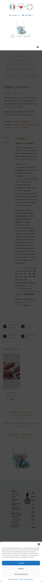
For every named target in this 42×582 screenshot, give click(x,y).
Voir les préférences (21, 574)
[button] (39, 544)
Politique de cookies (13, 579)
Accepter (21, 563)
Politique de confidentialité (26, 579)
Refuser (21, 569)
